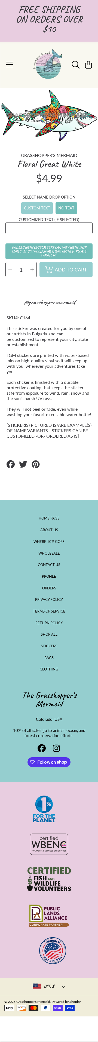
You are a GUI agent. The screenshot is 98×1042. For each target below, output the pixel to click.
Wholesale (49, 553)
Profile (49, 576)
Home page (49, 518)
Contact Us (49, 564)
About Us (49, 530)
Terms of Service (49, 611)
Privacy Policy (49, 599)
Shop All (49, 634)
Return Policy (49, 623)
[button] (10, 65)
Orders (49, 588)
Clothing (49, 669)
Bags (49, 657)
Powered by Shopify (66, 1002)
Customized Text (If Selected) (49, 219)
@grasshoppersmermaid (49, 302)
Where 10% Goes (49, 541)
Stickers (49, 646)
